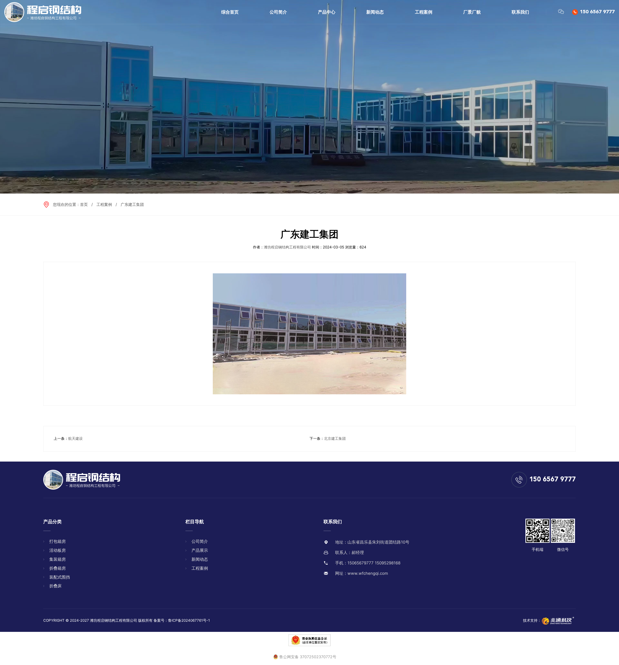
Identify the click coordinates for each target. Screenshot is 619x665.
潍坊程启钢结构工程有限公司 (287, 247)
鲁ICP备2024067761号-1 (189, 620)
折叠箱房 (57, 568)
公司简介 (278, 12)
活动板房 (57, 550)
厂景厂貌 (472, 12)
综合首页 (230, 12)
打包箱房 (57, 541)
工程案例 (423, 12)
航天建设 (75, 438)
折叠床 (55, 585)
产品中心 (326, 12)
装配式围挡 (59, 577)
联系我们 (520, 12)
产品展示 (200, 550)
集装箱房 (57, 559)
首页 (84, 204)
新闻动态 (375, 12)
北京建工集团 (335, 438)
